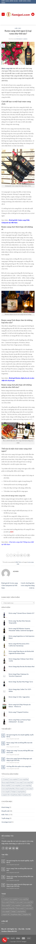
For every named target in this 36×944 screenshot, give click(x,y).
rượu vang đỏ (5, 791)
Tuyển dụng (5, 818)
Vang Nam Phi (26, 795)
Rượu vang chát (6, 68)
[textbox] (18, 603)
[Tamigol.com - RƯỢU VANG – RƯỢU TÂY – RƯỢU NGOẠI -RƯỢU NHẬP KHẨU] (18, 14)
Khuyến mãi (5, 811)
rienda (6, 779)
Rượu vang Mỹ (6, 785)
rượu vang (19, 782)
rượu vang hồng (23, 779)
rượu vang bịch (14, 779)
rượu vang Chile (28, 782)
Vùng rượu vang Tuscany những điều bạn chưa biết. (19, 751)
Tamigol (13, 791)
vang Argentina (21, 791)
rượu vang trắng (26, 785)
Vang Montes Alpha (16, 795)
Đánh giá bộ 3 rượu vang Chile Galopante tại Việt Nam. (9, 585)
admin (25, 39)
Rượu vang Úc (20, 788)
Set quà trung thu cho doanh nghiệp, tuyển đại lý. (20, 735)
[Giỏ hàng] (32, 14)
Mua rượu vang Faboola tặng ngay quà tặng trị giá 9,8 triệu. (19, 759)
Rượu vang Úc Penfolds (8, 782)
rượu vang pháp (16, 785)
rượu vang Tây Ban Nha (8, 788)
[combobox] (18, 602)
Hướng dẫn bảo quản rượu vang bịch (18, 766)
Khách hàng (5, 807)
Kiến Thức (18, 28)
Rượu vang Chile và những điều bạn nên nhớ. (19, 743)
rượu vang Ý (29, 788)
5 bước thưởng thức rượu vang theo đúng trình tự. (28, 585)
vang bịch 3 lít (5, 795)
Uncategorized (6, 822)
